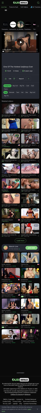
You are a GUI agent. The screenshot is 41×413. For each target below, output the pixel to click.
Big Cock (15, 86)
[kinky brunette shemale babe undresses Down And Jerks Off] (11, 125)
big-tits (6, 96)
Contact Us (19, 399)
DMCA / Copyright (9, 399)
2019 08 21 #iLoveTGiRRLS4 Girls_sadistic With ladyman (28, 205)
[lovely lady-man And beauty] (11, 200)
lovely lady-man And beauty (9, 205)
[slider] (20, 51)
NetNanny (27, 394)
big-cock (32, 92)
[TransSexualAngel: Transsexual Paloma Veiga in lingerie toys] (30, 215)
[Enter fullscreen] (36, 49)
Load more (20, 241)
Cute (27, 86)
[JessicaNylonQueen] (11, 215)
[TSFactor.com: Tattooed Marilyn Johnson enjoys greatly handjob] (30, 170)
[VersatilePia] (30, 306)
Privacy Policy (17, 401)
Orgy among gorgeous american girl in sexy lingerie (28, 160)
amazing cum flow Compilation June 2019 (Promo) (29, 115)
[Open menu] (3, 3)
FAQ (20, 403)
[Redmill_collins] (30, 290)
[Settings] (36, 34)
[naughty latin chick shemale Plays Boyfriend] (30, 230)
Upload (15, 403)
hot (22, 92)
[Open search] (38, 3)
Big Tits (22, 86)
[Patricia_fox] (30, 260)
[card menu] (19, 116)
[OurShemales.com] (20, 2)
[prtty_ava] (11, 321)
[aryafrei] (11, 140)
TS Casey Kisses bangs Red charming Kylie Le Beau (9, 235)
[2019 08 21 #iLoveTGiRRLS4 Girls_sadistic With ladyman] (30, 200)
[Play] (20, 42)
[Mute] (5, 35)
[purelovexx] (30, 275)
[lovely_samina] (11, 260)
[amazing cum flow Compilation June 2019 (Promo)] (30, 110)
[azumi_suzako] (11, 306)
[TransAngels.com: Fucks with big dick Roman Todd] (30, 185)
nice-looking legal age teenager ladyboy (9, 160)
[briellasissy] (11, 185)
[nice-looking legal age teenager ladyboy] (11, 155)
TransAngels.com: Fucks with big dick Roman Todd (29, 190)
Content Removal (30, 399)
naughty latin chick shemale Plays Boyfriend (28, 235)
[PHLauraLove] (11, 275)
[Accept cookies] (37, 409)
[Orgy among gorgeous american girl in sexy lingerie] (30, 155)
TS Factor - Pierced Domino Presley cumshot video (9, 175)
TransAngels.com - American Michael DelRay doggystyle (29, 130)
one (26, 92)
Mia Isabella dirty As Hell (9, 115)
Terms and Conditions (30, 401)
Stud (32, 86)
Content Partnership (30, 403)
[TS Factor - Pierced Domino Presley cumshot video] (11, 170)
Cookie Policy (7, 401)
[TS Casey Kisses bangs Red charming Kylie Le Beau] (11, 230)
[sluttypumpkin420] (11, 290)
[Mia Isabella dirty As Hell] (11, 110)
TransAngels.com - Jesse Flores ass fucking (28, 145)
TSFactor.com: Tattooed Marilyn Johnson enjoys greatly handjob (29, 175)
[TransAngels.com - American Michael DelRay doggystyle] (30, 125)
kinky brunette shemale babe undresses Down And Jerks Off (9, 130)
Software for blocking (17, 394)
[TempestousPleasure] (30, 336)
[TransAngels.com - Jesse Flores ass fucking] (30, 140)
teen (17, 92)
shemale (11, 92)
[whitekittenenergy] (11, 336)
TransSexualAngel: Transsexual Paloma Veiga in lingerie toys (29, 219)
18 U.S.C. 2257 (7, 403)
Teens (6, 89)
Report (21, 79)
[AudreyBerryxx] (30, 321)
